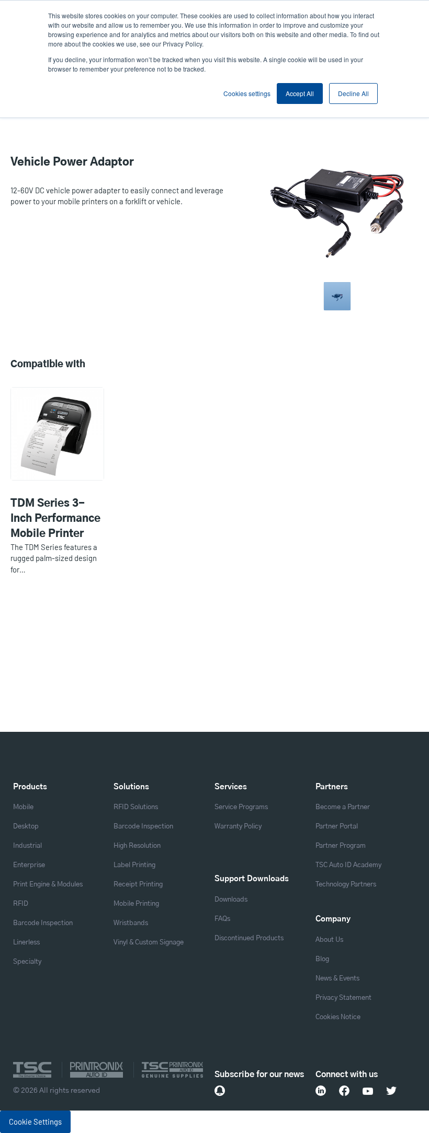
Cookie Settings (35, 1121)
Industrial (27, 846)
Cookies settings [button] (246, 93)
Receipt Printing (138, 884)
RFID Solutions (136, 807)
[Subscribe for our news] (219, 1090)
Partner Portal (336, 826)
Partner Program (340, 846)
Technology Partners (345, 884)
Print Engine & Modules (48, 884)
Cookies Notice (337, 1017)
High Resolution (137, 846)
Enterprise (29, 865)
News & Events (337, 978)
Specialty (27, 962)
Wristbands (131, 923)
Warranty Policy (238, 826)
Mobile (23, 807)
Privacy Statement (343, 998)
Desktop (26, 826)
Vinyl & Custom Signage (149, 942)
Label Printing (134, 865)
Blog (322, 959)
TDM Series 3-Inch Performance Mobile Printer (55, 518)
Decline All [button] (353, 93)
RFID (20, 904)
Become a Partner (342, 807)
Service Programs (241, 807)
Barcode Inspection (43, 923)
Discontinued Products (249, 938)
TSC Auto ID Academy (348, 865)
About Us (329, 940)
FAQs (222, 919)
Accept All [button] (300, 93)
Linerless (26, 942)
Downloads (230, 899)
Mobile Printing (136, 904)
